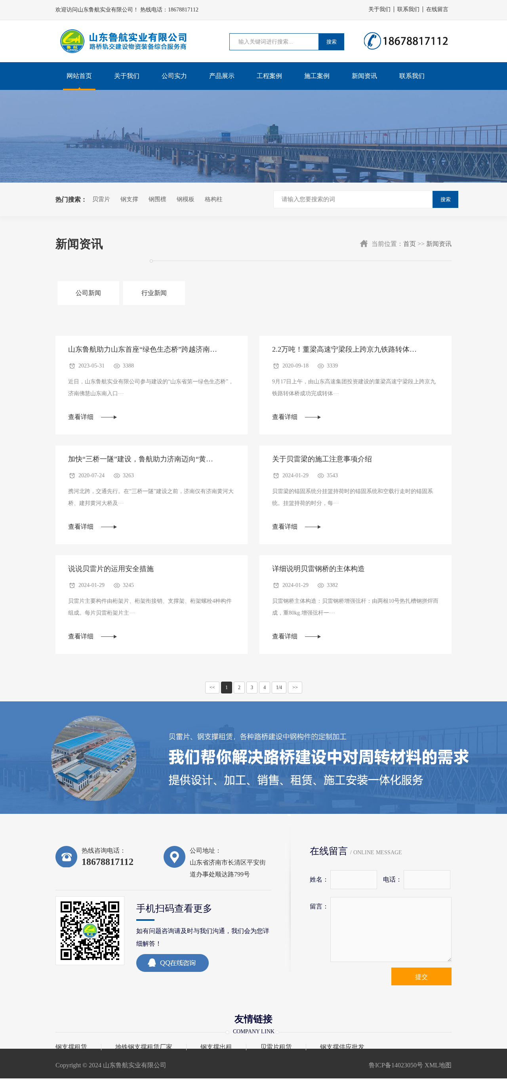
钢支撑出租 (216, 1047)
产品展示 (221, 75)
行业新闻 (154, 293)
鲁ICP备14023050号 (396, 1065)
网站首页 (79, 75)
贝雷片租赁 (276, 1047)
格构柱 (214, 199)
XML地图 (437, 1065)
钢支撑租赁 (71, 1047)
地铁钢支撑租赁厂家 (143, 1047)
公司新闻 (88, 293)
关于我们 (379, 9)
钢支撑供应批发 (342, 1047)
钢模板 (185, 199)
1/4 (279, 687)
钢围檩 (157, 199)
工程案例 (269, 75)
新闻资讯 (364, 75)
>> (295, 687)
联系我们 (408, 9)
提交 (421, 976)
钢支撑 (129, 199)
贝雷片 (101, 199)
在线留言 (437, 9)
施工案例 (317, 75)
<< (212, 687)
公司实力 (174, 75)
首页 (409, 243)
